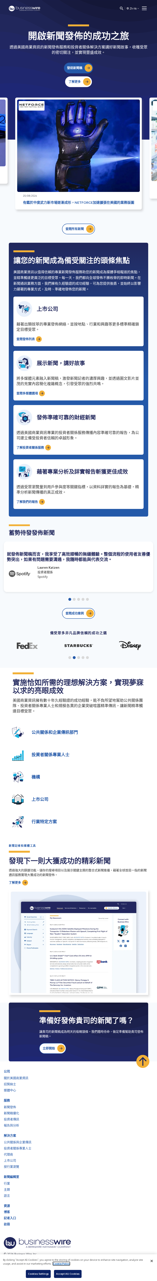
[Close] (151, 1261)
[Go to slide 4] (83, 599)
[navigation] (144, 8)
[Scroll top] (142, 1061)
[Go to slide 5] (87, 599)
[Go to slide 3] (78, 599)
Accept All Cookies (67, 1273)
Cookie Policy (61, 1263)
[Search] (121, 8)
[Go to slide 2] (74, 599)
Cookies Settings (38, 1273)
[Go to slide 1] (69, 599)
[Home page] (24, 8)
